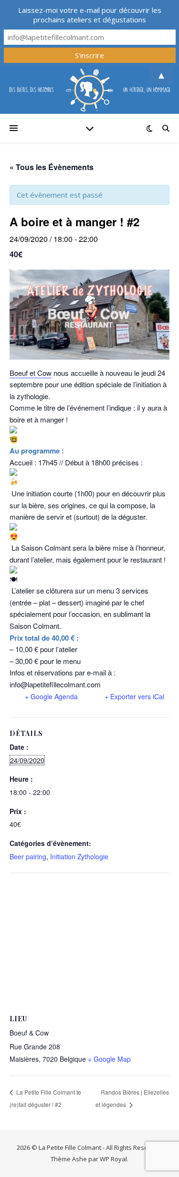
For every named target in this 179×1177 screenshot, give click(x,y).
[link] (31, 373)
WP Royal (113, 1159)
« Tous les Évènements (52, 166)
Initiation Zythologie (79, 856)
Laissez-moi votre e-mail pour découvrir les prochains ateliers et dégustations (89, 14)
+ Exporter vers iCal (134, 696)
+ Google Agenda (51, 696)
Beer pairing (28, 856)
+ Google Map (109, 1059)
